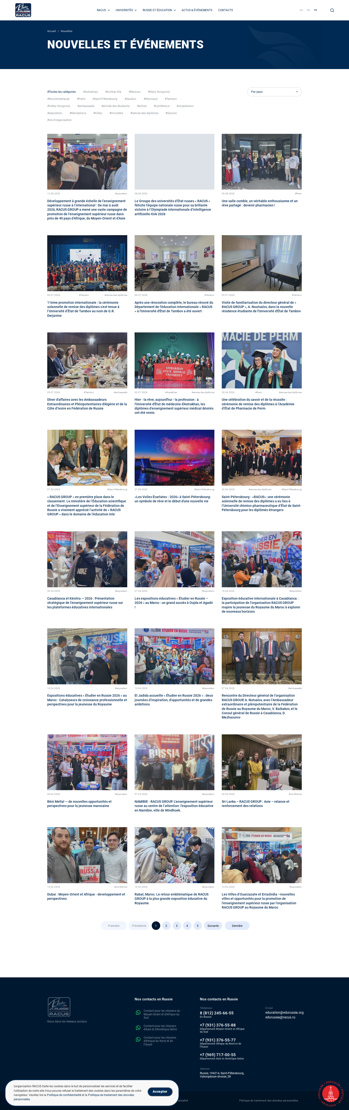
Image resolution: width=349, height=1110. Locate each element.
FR (315, 10)
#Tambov (84, 295)
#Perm (298, 193)
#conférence (295, 794)
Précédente (139, 926)
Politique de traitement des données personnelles (268, 1100)
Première (113, 926)
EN (308, 10)
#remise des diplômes (115, 295)
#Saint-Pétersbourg (117, 489)
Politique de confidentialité (64, 1095)
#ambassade (120, 392)
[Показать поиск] (332, 10)
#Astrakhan (171, 392)
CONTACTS (225, 10)
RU (301, 10)
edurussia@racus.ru (280, 1017)
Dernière (237, 926)
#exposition (121, 193)
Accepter (160, 1091)
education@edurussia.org (284, 1012)
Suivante (213, 926)
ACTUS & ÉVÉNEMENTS (197, 10)
